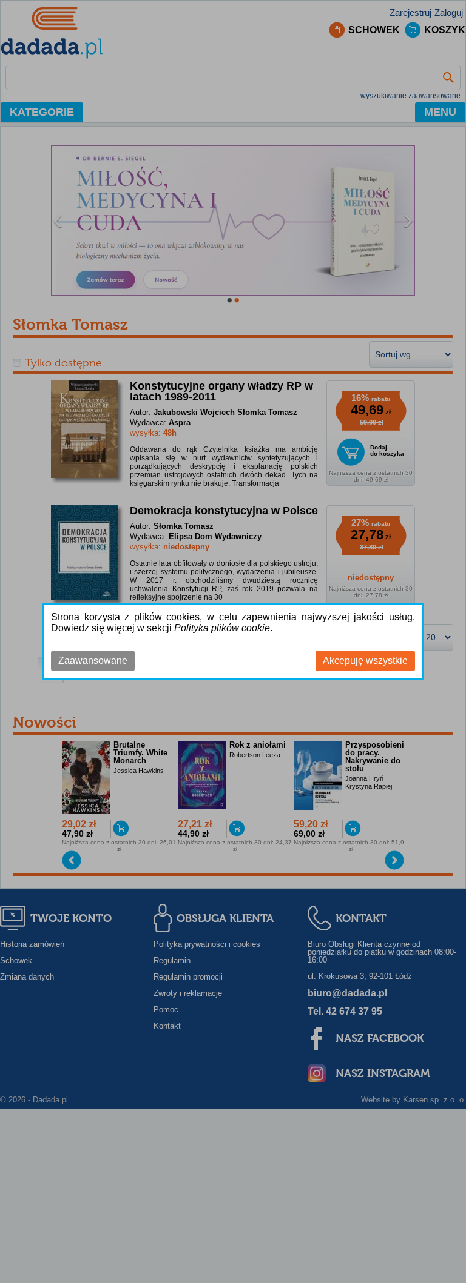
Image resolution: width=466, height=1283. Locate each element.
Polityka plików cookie (222, 628)
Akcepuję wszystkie (365, 660)
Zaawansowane (92, 660)
